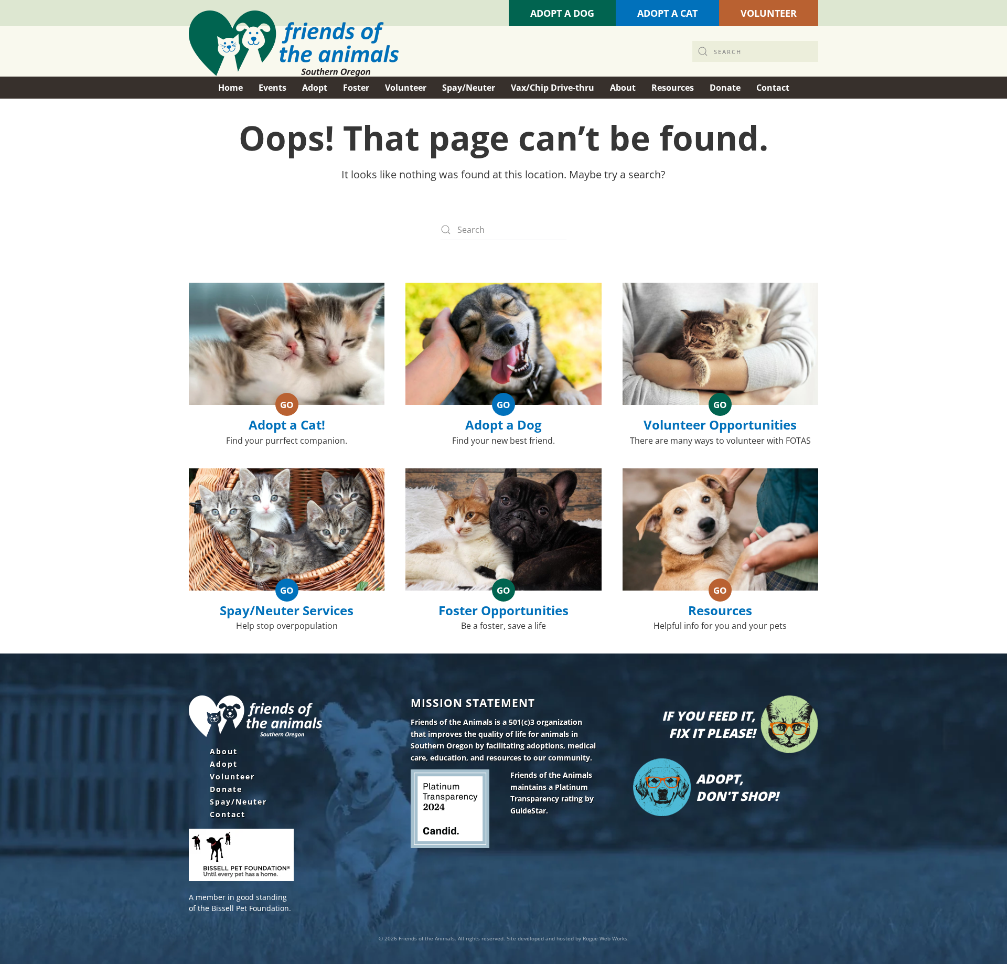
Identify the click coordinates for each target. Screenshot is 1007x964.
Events (272, 87)
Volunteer (232, 776)
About (224, 751)
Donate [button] (725, 87)
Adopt (224, 764)
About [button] (623, 87)
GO (287, 405)
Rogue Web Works (605, 938)
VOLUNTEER (769, 13)
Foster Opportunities (503, 610)
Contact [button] (772, 87)
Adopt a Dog (503, 424)
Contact (227, 814)
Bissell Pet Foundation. (251, 908)
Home (230, 87)
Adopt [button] (314, 87)
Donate (226, 789)
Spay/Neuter (238, 802)
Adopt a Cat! (287, 424)
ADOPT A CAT (667, 13)
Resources (720, 610)
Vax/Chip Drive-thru (552, 87)
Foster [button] (356, 87)
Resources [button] (672, 87)
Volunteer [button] (405, 87)
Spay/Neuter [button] (468, 87)
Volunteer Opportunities (720, 424)
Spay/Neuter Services (286, 610)
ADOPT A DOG (562, 13)
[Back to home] (294, 43)
